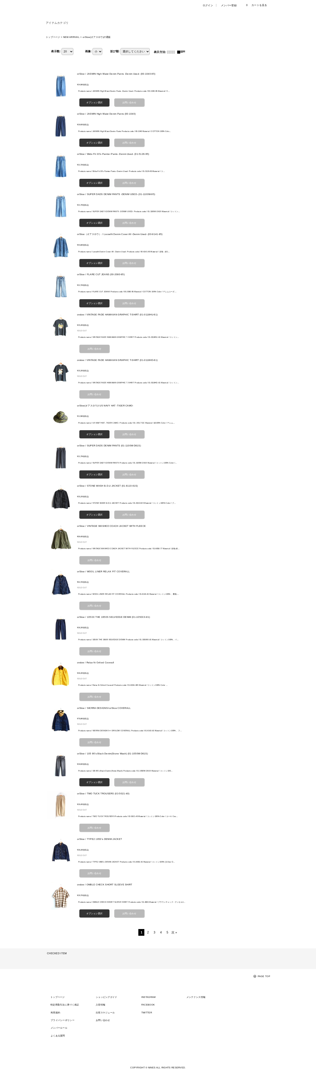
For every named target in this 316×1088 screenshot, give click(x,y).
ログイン (208, 5)
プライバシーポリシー (62, 1020)
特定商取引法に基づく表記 (64, 1004)
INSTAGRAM (148, 997)
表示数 (56, 51)
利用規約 (55, 1012)
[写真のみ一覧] (172, 52)
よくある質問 (58, 1035)
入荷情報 (100, 1004)
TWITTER (146, 1012)
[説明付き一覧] (182, 52)
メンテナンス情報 (195, 997)
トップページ (57, 997)
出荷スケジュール (105, 1012)
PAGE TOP (264, 976)
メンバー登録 (229, 5)
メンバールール (59, 1028)
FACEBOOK (148, 1004)
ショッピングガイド (106, 997)
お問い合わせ (103, 1020)
